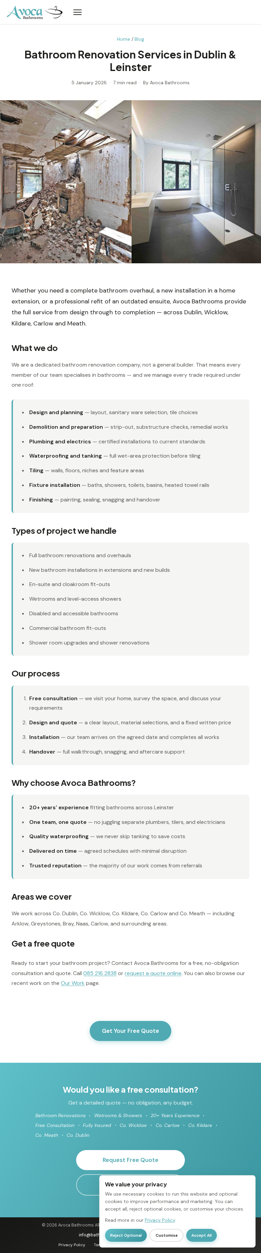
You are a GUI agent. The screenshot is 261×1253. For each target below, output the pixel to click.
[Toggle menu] (158, 12)
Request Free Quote (130, 1160)
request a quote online (153, 973)
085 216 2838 (100, 973)
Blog (139, 39)
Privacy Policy (71, 1245)
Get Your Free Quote (130, 1031)
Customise (167, 1235)
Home (123, 39)
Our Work (73, 983)
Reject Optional (126, 1235)
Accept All (201, 1235)
